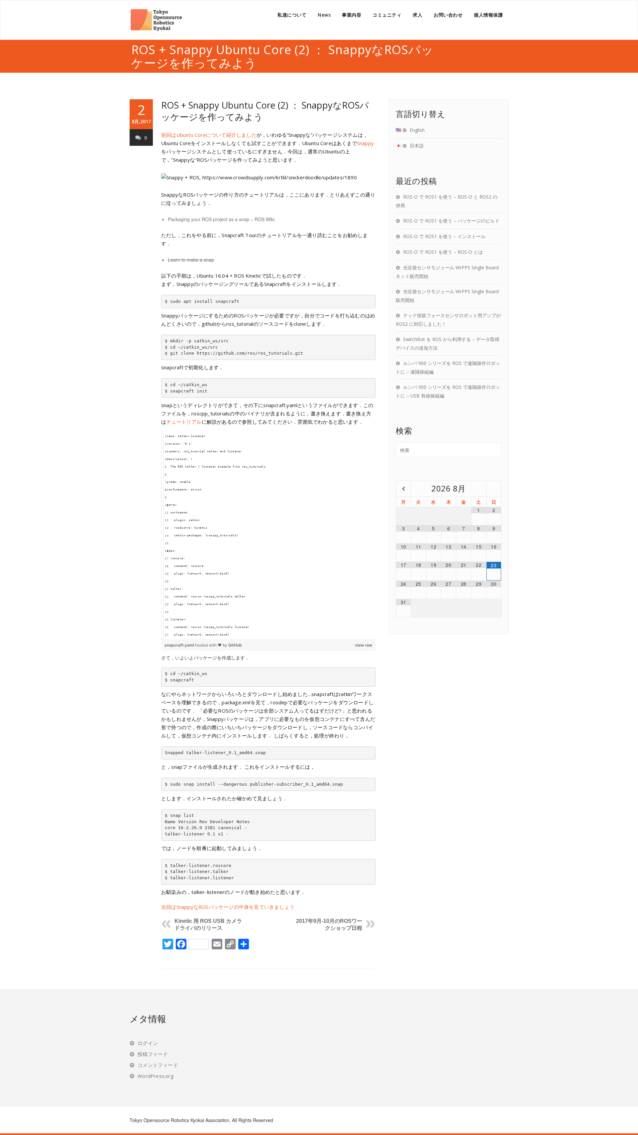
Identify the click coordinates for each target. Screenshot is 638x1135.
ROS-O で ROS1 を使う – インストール (444, 236)
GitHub (235, 645)
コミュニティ (386, 15)
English (417, 130)
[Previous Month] (403, 488)
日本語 (417, 145)
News (324, 15)
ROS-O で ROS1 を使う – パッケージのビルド (451, 221)
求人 (417, 15)
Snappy (365, 143)
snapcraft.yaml (179, 645)
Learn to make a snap (191, 259)
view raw (363, 645)
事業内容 (351, 15)
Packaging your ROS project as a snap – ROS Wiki (221, 219)
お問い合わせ (448, 15)
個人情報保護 (488, 15)
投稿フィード (153, 1054)
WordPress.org (156, 1076)
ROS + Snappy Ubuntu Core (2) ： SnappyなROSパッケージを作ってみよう (265, 111)
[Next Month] (493, 488)
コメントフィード (158, 1065)
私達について (291, 15)
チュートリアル (183, 421)
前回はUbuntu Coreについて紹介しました (209, 134)
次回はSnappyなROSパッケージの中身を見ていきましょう (227, 907)
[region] (268, 536)
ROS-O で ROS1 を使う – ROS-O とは (443, 252)
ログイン (148, 1043)
